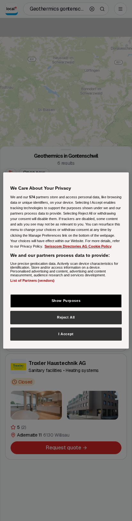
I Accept (66, 334)
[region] (65, 260)
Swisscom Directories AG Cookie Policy (78, 246)
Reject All (66, 317)
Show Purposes (66, 301)
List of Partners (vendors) (32, 280)
